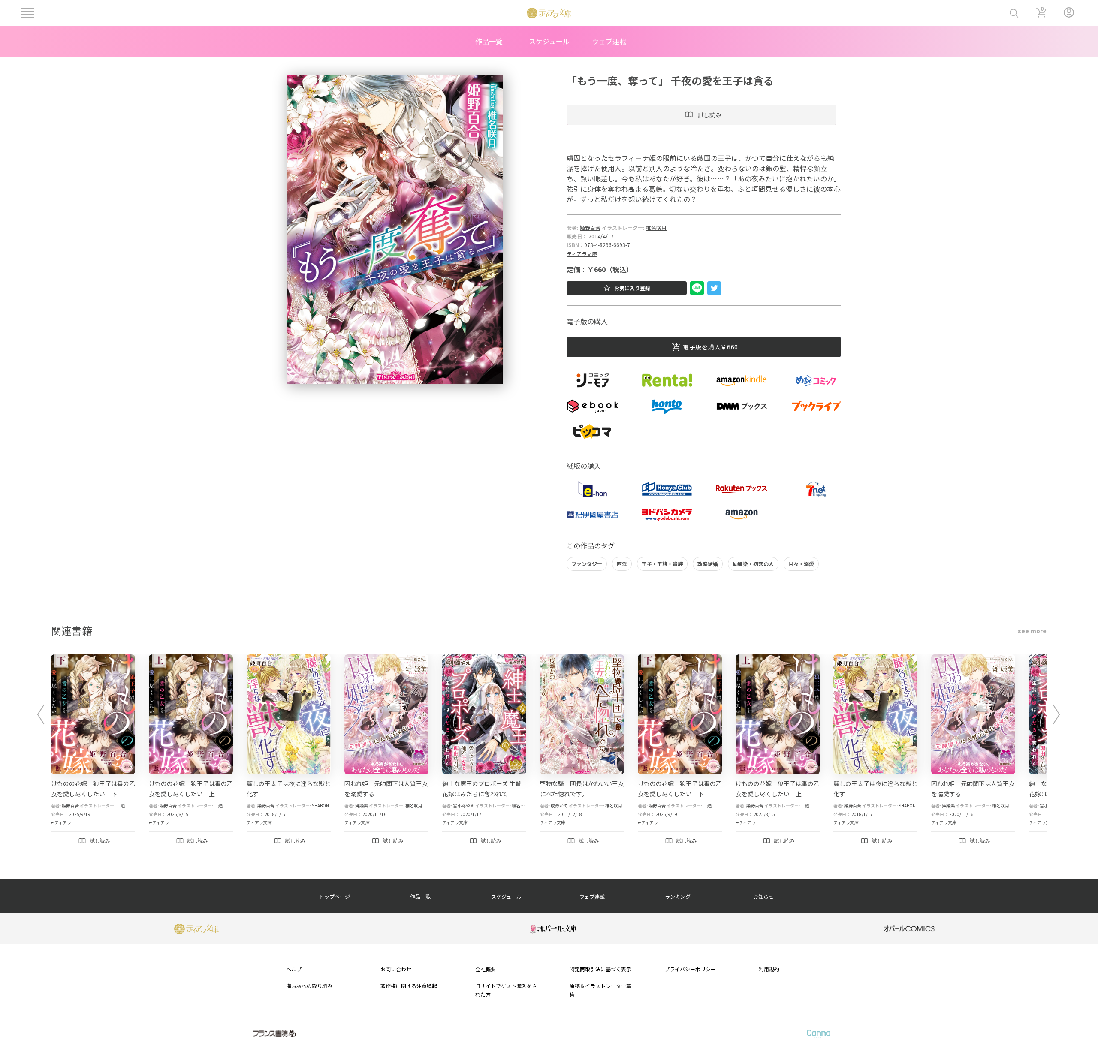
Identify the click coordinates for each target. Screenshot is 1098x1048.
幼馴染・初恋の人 (753, 563)
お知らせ (763, 896)
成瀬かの (559, 805)
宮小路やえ (463, 805)
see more (1032, 630)
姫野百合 (590, 227)
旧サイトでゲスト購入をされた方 (506, 989)
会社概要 (485, 969)
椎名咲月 (656, 227)
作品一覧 (489, 41)
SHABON (320, 805)
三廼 (120, 805)
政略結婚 (707, 563)
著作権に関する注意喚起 (408, 985)
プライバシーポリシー (690, 969)
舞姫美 (361, 805)
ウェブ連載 (609, 41)
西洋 (622, 563)
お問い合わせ (395, 969)
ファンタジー (586, 563)
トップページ (334, 896)
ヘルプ (294, 969)
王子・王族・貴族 (662, 563)
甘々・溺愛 (801, 563)
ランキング (678, 896)
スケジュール (549, 41)
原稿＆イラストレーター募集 (600, 989)
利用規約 (769, 969)
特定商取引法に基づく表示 (600, 969)
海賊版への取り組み (309, 985)
